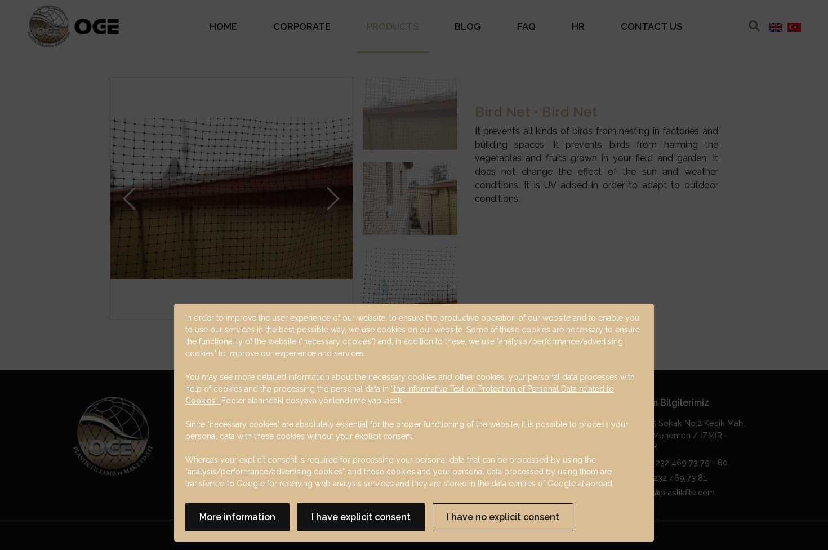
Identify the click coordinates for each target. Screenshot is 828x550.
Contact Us (651, 26)
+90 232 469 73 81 (670, 477)
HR (578, 26)
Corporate (302, 26)
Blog (468, 26)
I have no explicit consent (503, 517)
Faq (526, 26)
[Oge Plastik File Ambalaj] (73, 27)
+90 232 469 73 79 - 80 (682, 462)
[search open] (754, 26)
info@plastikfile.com (676, 492)
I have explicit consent (361, 517)
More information (237, 517)
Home (223, 26)
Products (393, 26)
